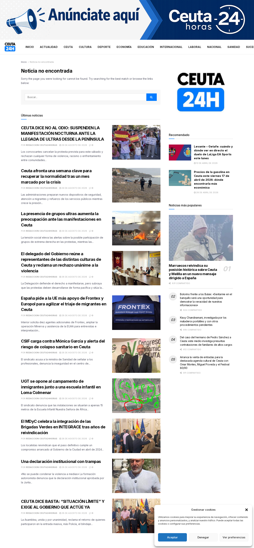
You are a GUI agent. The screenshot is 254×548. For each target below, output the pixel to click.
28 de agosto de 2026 (74, 276)
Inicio (29, 46)
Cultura (85, 46)
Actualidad (49, 46)
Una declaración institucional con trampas (61, 461)
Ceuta (68, 46)
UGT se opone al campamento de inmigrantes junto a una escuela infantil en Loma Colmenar (61, 387)
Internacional (171, 46)
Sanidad (233, 46)
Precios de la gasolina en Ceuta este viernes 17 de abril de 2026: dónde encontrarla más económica (211, 179)
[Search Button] (151, 97)
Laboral (194, 46)
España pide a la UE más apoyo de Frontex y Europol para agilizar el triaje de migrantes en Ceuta (63, 304)
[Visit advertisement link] (127, 20)
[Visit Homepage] (10, 47)
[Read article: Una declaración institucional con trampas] (136, 476)
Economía (124, 46)
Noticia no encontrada (42, 62)
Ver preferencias (234, 537)
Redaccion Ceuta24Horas (41, 145)
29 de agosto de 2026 (74, 145)
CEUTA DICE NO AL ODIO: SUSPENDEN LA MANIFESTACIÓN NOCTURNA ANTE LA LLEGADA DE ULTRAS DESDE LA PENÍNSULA (62, 133)
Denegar (203, 537)
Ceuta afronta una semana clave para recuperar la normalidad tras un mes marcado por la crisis (56, 176)
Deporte (104, 46)
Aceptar (172, 537)
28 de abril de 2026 (207, 192)
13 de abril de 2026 (207, 163)
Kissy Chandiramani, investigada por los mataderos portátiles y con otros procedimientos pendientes (203, 321)
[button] (246, 510)
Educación (146, 46)
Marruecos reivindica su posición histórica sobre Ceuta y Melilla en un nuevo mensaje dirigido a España (193, 272)
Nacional (214, 46)
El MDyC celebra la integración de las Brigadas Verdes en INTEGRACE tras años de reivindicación (63, 427)
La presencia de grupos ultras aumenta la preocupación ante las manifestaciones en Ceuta (61, 219)
